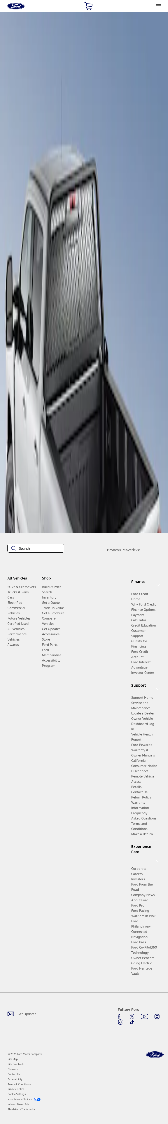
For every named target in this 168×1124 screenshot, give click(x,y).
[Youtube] (144, 1016)
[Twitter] (132, 1016)
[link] (13, 1059)
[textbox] (36, 548)
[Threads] (120, 1022)
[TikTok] (132, 1022)
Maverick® (131, 550)
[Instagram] (157, 1016)
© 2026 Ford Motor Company (25, 1054)
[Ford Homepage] (155, 1055)
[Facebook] (120, 1016)
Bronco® (114, 550)
